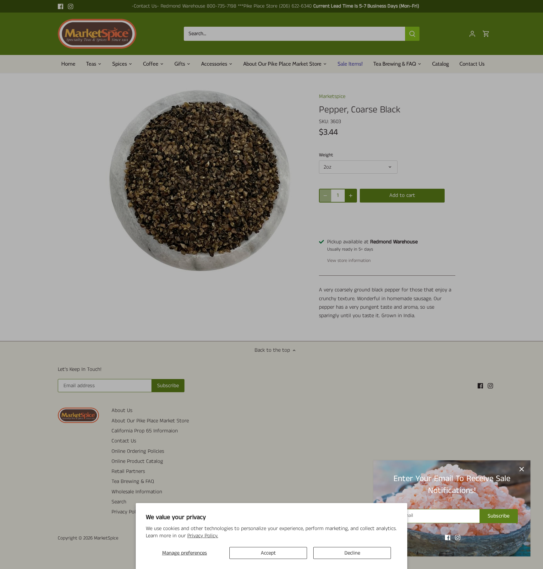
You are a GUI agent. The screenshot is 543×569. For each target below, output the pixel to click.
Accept (268, 553)
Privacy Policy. (202, 535)
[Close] (522, 469)
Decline (352, 553)
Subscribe (498, 516)
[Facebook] (447, 537)
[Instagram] (457, 537)
